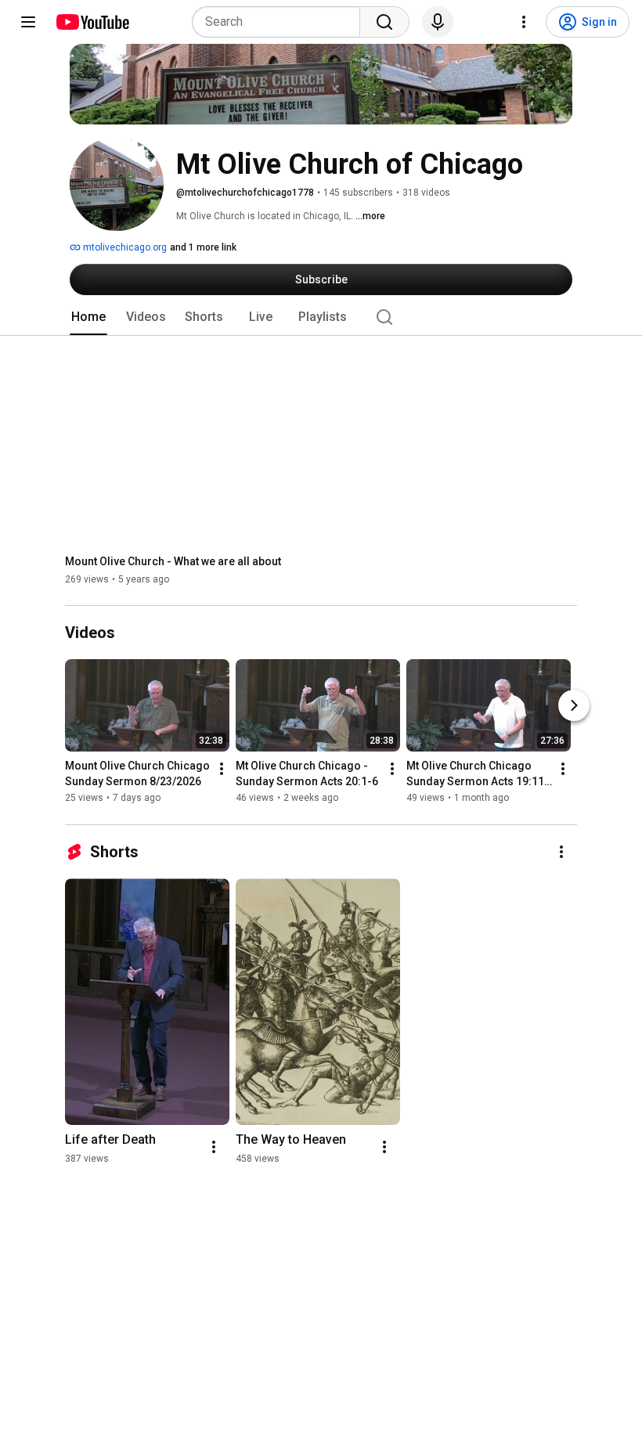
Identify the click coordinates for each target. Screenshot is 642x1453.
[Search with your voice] (437, 22)
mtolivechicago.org (124, 247)
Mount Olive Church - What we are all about (173, 561)
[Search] (384, 22)
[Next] (574, 706)
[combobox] (280, 22)
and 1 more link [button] (203, 247)
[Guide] (28, 22)
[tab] (88, 317)
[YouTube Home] (92, 22)
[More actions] (221, 769)
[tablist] (321, 317)
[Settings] (523, 22)
